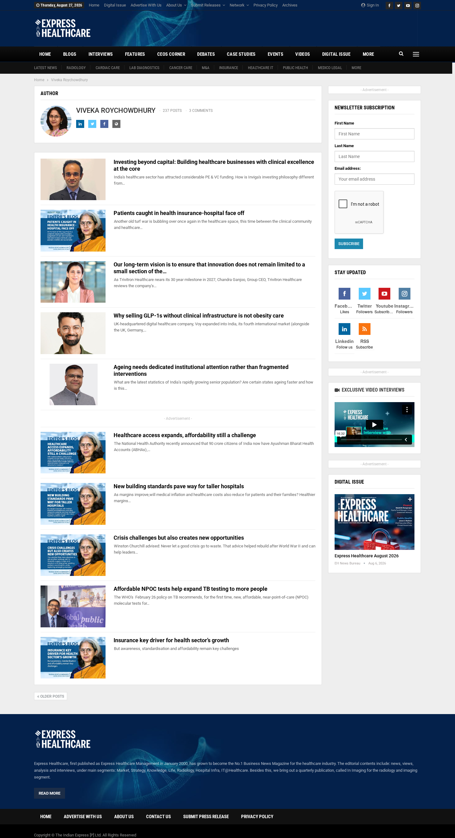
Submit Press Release (206, 816)
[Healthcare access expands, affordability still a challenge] (73, 452)
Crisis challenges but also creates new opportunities (179, 537)
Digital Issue (115, 5)
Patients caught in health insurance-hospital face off (179, 213)
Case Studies (241, 54)
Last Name (344, 145)
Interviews (101, 54)
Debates (206, 54)
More (356, 67)
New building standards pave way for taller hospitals (179, 486)
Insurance (228, 67)
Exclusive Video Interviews (372, 390)
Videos (302, 54)
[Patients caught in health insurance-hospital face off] (73, 230)
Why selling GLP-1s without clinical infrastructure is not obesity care (199, 315)
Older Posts (51, 696)
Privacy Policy (266, 5)
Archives (289, 5)
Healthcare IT (260, 67)
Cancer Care (180, 67)
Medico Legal (330, 67)
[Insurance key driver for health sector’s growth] (73, 657)
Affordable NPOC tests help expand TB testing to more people (190, 589)
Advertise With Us (146, 5)
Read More (49, 793)
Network (237, 5)
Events (275, 54)
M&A (206, 67)
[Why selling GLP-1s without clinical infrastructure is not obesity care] (73, 333)
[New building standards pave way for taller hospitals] (73, 503)
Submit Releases (206, 5)
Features (135, 54)
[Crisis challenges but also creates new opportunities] (73, 555)
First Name (344, 123)
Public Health (295, 67)
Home (94, 5)
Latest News (45, 67)
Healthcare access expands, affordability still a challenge (185, 435)
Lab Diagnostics (144, 67)
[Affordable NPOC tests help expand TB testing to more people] (73, 606)
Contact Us (158, 816)
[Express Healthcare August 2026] (374, 522)
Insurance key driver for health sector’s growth (171, 640)
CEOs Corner (171, 54)
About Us (174, 5)
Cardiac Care (108, 67)
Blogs (69, 54)
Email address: (348, 168)
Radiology (76, 67)
